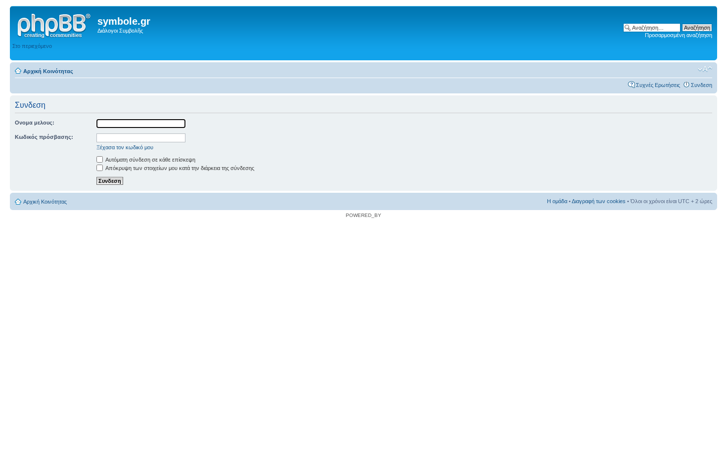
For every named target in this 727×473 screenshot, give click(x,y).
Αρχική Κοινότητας (48, 71)
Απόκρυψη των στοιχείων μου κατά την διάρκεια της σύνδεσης (179, 168)
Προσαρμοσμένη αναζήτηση (678, 35)
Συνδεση (701, 85)
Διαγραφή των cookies (599, 201)
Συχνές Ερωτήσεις (658, 85)
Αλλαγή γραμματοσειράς (705, 69)
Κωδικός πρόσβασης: (44, 137)
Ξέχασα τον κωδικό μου (124, 147)
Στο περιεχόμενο (32, 46)
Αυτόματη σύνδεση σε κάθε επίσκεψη (149, 160)
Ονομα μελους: (34, 123)
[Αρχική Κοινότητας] (54, 24)
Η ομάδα (557, 201)
